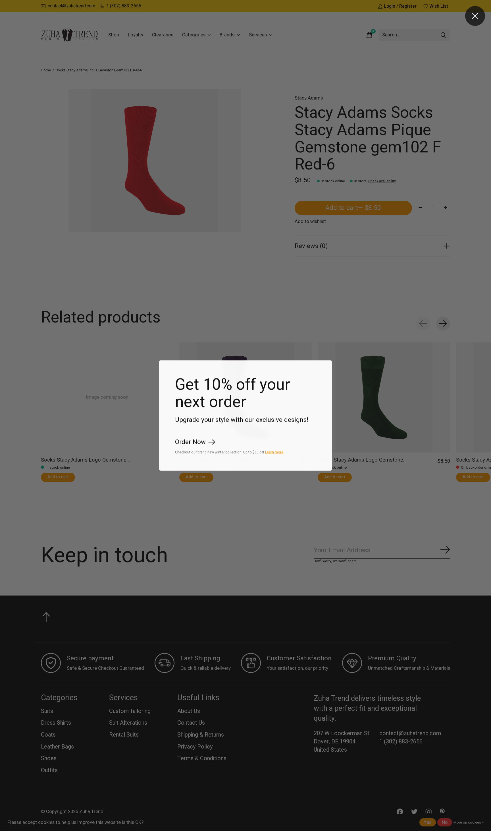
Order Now (190, 442)
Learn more (274, 452)
